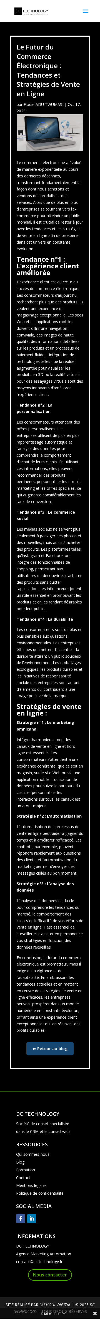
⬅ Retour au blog (50, 1048)
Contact (23, 1177)
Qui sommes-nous (32, 1154)
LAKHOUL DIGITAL (55, 1304)
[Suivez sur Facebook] (20, 1218)
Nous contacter (50, 1275)
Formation (25, 1169)
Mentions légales (31, 1185)
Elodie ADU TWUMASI (43, 104)
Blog (20, 1162)
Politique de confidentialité (40, 1193)
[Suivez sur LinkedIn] (31, 1218)
